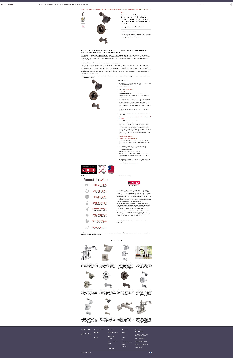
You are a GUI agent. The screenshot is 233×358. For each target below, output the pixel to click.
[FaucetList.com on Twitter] (82, 334)
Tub (61, 4)
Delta (122, 12)
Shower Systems (48, 4)
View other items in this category (126, 136)
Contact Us (96, 334)
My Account (97, 332)
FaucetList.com (87, 352)
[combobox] (214, 4)
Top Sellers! (136, 163)
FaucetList (91, 175)
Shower (56, 4)
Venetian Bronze (129, 89)
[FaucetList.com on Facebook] (84, 334)
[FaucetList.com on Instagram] (88, 334)
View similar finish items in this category (128, 138)
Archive (134, 31)
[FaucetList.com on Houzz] (90, 334)
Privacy (109, 345)
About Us (110, 338)
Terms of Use (111, 348)
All (132, 31)
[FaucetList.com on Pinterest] (86, 334)
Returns (96, 337)
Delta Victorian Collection (125, 87)
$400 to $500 (128, 31)
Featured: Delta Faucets (69, 4)
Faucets (40, 4)
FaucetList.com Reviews (113, 341)
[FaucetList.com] (19, 4)
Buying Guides (84, 4)
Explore (78, 4)
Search (109, 343)
